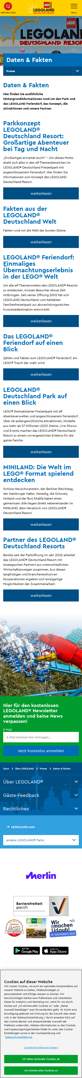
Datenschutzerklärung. (19, 1037)
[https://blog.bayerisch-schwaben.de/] (36, 928)
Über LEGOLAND (24, 768)
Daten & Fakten (61, 768)
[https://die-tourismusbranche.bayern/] (63, 928)
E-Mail (7, 729)
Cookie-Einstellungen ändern (41, 1047)
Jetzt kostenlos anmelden (41, 750)
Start (6, 768)
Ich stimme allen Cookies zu (41, 1070)
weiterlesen (41, 193)
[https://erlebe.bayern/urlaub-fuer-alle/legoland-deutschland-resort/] (41, 906)
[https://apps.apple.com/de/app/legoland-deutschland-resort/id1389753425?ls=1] (55, 951)
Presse (10, 71)
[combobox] (41, 840)
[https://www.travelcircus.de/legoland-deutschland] (14, 928)
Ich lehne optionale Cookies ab (41, 1059)
